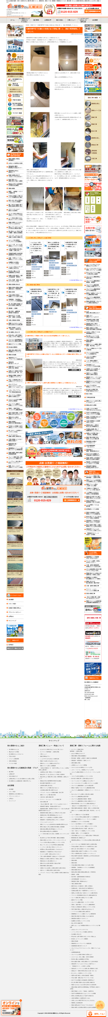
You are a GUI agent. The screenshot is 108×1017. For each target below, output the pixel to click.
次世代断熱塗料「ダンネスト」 (90, 446)
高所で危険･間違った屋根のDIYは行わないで (82, 909)
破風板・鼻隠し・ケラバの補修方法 (80, 833)
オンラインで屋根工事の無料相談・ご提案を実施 (93, 476)
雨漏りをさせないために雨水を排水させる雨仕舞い (84, 984)
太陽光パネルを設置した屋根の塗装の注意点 (93, 369)
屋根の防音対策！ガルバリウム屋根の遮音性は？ (93, 302)
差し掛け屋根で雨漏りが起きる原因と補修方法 (83, 982)
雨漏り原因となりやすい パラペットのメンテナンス (53, 840)
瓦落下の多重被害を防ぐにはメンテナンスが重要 (93, 413)
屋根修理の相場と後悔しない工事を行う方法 (92, 320)
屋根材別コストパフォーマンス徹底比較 (15, 358)
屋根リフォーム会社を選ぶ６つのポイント (93, 401)
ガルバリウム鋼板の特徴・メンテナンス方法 (82, 902)
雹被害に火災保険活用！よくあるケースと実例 (93, 462)
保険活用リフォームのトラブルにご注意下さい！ (83, 963)
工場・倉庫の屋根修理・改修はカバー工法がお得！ (93, 565)
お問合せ (11, 616)
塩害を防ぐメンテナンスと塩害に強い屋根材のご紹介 (84, 968)
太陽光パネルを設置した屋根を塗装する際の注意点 (53, 868)
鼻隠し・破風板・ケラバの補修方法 (15, 192)
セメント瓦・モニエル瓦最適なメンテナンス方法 (15, 245)
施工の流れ (59, 20)
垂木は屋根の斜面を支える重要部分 (49, 831)
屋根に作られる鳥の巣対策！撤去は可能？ (50, 863)
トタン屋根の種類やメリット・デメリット (92, 361)
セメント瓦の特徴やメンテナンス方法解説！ (15, 241)
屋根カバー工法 (96, 110)
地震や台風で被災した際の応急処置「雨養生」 (15, 276)
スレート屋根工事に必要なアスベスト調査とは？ (15, 457)
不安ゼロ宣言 (12, 756)
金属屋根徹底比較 (75, 952)
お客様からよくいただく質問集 (79, 765)
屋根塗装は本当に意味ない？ (14, 171)
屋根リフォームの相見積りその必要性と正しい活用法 (93, 481)
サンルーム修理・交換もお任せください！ (93, 561)
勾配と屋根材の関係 (14, 320)
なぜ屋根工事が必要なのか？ (93, 312)
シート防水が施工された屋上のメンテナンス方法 (15, 218)
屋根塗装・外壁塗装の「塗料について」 (81, 760)
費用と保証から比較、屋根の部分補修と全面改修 (93, 328)
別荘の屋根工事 (90, 593)
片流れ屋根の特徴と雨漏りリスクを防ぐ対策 (15, 295)
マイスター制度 (13, 763)
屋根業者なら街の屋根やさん (16, 794)
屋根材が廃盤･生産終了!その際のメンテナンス (15, 376)
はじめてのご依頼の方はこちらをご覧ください (51, 749)
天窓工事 (94, 158)
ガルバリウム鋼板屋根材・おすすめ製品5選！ (82, 785)
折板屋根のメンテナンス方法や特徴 (80, 821)
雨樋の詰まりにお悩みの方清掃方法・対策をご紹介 (93, 574)
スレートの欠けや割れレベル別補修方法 (92, 353)
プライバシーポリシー (15, 612)
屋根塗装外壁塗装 (94, 152)
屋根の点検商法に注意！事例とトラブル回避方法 (93, 513)
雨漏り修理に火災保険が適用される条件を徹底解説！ (84, 1007)
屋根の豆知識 (12, 354)
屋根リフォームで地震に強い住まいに (49, 787)
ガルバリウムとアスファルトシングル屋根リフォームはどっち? (16, 386)
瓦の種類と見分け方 (14, 332)
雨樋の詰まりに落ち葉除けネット (48, 861)
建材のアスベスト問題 (15, 344)
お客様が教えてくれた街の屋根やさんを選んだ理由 (21, 778)
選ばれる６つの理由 (14, 751)
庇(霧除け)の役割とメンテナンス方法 (14, 263)
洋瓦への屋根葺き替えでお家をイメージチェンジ (15, 380)
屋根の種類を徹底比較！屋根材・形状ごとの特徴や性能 (85, 808)
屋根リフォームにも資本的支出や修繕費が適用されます (54, 824)
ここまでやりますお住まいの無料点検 (83, 20)
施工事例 (36, 20)
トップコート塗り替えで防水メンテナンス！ (15, 462)
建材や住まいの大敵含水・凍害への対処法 (15, 316)
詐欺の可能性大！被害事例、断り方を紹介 (93, 501)
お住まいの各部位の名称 (15, 163)
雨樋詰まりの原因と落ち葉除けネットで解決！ (93, 578)
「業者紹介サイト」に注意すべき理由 (92, 533)
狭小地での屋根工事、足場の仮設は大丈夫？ (82, 778)
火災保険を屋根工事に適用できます (49, 790)
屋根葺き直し (96, 138)
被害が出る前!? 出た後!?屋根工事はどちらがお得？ (93, 497)
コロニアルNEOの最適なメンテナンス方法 (93, 386)
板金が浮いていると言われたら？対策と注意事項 (93, 517)
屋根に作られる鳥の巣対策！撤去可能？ (93, 582)
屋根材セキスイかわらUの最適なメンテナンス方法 (93, 382)
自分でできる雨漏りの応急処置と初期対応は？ (93, 454)
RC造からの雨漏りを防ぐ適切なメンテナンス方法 (16, 426)
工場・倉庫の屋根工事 (92, 585)
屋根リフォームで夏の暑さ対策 (48, 794)
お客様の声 (48, 20)
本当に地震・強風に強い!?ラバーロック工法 (82, 977)
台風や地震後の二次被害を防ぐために (93, 421)
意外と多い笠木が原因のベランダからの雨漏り (15, 201)
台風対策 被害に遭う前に (46, 785)
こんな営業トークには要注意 (92, 505)
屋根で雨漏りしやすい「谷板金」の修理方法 (15, 328)
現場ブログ (33, 25)
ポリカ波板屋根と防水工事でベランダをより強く (93, 570)
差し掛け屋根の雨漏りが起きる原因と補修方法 (15, 304)
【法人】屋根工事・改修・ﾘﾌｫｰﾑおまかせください (93, 597)
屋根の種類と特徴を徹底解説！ (14, 159)
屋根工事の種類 (93, 97)
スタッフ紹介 (12, 603)
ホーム (13, 20)
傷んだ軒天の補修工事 (76, 923)
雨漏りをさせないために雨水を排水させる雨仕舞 (15, 324)
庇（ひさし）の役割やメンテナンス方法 (15, 431)
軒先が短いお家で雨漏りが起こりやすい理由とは (15, 336)
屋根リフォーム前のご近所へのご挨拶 (92, 485)
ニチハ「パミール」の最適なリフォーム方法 (82, 769)
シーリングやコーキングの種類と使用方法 (15, 267)
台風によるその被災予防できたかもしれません (93, 409)
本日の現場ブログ (13, 776)
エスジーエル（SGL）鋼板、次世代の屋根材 (82, 957)
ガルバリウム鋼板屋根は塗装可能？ (93, 277)
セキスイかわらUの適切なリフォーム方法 (81, 767)
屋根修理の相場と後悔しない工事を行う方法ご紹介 (53, 812)
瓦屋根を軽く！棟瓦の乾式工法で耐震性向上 (82, 888)
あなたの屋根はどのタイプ (78, 753)
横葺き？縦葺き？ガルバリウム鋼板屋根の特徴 (93, 294)
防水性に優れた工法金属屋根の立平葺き (14, 272)
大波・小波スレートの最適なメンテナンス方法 (15, 258)
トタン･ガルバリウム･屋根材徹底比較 (15, 391)
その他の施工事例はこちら (76, 280)
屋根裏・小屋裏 (13, 308)
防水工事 (94, 131)
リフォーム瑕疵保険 (14, 758)
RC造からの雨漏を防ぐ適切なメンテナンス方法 (83, 907)
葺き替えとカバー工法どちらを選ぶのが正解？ (93, 336)
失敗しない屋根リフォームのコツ (92, 316)
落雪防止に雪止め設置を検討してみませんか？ (51, 849)
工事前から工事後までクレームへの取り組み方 (93, 489)
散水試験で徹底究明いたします (48, 783)
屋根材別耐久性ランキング (14, 363)
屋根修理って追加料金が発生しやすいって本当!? (93, 521)
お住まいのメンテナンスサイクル (79, 929)
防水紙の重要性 (13, 347)
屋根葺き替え (96, 103)
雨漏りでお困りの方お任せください (49, 761)
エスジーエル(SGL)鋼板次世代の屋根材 (15, 400)
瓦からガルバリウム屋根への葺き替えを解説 (93, 273)
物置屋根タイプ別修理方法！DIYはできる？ (92, 557)
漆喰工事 (94, 117)
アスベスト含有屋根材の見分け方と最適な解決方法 (84, 895)
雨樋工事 (94, 124)
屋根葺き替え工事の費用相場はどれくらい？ (93, 324)
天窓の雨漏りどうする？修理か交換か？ (15, 440)
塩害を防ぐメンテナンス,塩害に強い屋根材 (16, 367)
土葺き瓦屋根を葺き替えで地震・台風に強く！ (15, 249)
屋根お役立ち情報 (91, 405)
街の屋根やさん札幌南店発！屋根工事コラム (20, 781)
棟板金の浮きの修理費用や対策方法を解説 (15, 184)
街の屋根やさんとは (14, 749)
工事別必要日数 (90, 397)
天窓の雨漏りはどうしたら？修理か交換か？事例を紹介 (85, 835)
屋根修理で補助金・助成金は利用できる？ (92, 466)
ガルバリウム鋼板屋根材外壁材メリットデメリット (93, 298)
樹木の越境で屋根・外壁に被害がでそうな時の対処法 (93, 525)
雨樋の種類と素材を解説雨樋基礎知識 (15, 453)
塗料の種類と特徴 (92, 618)
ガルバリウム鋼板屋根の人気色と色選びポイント (83, 801)
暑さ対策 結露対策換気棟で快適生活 (14, 312)
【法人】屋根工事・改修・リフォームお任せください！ (54, 804)
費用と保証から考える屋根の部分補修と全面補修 (52, 826)
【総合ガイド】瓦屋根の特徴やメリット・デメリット (84, 805)
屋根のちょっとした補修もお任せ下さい (50, 763)
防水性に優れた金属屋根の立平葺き (80, 959)
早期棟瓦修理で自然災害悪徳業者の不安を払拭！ (15, 254)
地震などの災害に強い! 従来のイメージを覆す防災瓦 (84, 893)
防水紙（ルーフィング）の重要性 (79, 938)
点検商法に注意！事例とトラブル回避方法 (50, 772)
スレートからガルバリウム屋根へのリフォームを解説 (93, 269)
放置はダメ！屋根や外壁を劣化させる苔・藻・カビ (84, 970)
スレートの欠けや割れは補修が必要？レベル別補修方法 (85, 817)
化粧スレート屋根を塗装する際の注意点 (92, 373)
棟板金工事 (95, 145)
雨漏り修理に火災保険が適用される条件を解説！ (93, 458)
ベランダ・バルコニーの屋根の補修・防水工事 (51, 792)
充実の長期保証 (13, 761)
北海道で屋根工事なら (15, 608)
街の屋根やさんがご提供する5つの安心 (24, 20)
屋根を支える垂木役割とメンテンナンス (15, 418)
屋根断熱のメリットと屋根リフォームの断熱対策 (15, 449)
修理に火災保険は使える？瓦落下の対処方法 (93, 417)
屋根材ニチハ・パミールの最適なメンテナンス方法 (93, 378)
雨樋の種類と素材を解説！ (46, 865)
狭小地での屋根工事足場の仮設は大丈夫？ (92, 390)
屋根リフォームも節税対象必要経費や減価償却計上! (93, 601)
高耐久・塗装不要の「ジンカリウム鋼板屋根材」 (83, 904)
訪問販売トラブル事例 (92, 509)
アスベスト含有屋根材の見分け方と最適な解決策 (15, 340)
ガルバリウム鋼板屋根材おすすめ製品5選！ (93, 289)
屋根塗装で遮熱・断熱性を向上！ (79, 881)
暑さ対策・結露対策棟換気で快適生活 (80, 876)
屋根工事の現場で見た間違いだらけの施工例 (92, 438)
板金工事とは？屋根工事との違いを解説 (15, 180)
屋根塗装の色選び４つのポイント (91, 442)
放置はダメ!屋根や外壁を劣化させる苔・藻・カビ (16, 371)
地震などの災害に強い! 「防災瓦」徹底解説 (92, 434)
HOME (27, 25)
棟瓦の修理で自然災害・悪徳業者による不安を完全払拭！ (85, 855)
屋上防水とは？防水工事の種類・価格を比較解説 (15, 232)
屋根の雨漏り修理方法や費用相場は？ (15, 422)
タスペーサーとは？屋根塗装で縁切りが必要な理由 (84, 844)
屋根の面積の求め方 (14, 284)
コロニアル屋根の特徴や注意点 (91, 357)
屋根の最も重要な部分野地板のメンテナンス (15, 351)
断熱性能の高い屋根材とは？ (13, 444)
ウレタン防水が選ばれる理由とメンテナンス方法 (15, 214)
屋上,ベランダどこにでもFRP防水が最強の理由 (16, 227)
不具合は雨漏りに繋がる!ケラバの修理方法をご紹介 (84, 846)
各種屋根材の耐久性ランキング (79, 945)
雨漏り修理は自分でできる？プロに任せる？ (15, 176)
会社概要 (95, 20)
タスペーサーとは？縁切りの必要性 (14, 210)
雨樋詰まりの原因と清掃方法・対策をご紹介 (51, 858)
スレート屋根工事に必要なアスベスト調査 (81, 897)
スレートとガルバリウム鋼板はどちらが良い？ (93, 265)
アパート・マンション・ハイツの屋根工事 (50, 799)
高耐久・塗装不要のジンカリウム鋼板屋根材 (15, 409)
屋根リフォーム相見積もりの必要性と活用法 (51, 817)
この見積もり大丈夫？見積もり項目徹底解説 (92, 493)
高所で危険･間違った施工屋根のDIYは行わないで (16, 413)
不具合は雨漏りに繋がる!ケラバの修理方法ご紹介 (16, 196)
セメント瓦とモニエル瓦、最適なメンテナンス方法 (84, 826)
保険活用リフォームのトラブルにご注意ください (93, 529)
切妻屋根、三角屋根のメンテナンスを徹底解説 (15, 300)
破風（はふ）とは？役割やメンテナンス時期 (15, 466)
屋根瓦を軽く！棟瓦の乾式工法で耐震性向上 (92, 425)
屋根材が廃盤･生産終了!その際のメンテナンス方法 (84, 851)
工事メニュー (71, 20)
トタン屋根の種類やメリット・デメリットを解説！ (84, 819)
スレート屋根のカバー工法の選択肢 (93, 349)
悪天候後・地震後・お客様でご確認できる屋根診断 (84, 758)
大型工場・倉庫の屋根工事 (46, 797)
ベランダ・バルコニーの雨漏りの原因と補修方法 (15, 236)
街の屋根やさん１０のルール (16, 754)
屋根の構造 (12, 188)
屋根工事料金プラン (45, 756)
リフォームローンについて (46, 822)
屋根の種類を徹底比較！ (90, 341)
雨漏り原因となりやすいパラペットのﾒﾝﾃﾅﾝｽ (15, 223)
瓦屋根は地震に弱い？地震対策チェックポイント (93, 430)
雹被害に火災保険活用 (76, 1002)
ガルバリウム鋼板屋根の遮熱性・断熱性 (93, 281)
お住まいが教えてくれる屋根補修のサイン (93, 332)
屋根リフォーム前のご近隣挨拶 (48, 765)
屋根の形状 (12, 292)
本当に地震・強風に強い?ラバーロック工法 (16, 280)
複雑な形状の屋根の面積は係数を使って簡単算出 (83, 872)
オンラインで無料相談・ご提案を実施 (49, 751)
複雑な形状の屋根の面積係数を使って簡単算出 (15, 288)
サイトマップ (12, 620)
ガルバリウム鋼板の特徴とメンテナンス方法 (15, 404)
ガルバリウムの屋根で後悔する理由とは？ (15, 395)
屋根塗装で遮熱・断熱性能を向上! (92, 450)
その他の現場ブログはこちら (75, 409)
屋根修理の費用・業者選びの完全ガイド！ (15, 167)
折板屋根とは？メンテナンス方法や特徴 (93, 365)
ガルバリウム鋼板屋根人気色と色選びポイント (93, 285)
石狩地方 (10, 644)
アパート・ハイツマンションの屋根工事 (92, 590)
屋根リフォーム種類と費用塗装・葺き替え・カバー (93, 345)
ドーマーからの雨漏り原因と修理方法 (15, 435)
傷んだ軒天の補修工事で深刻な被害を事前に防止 (15, 205)
